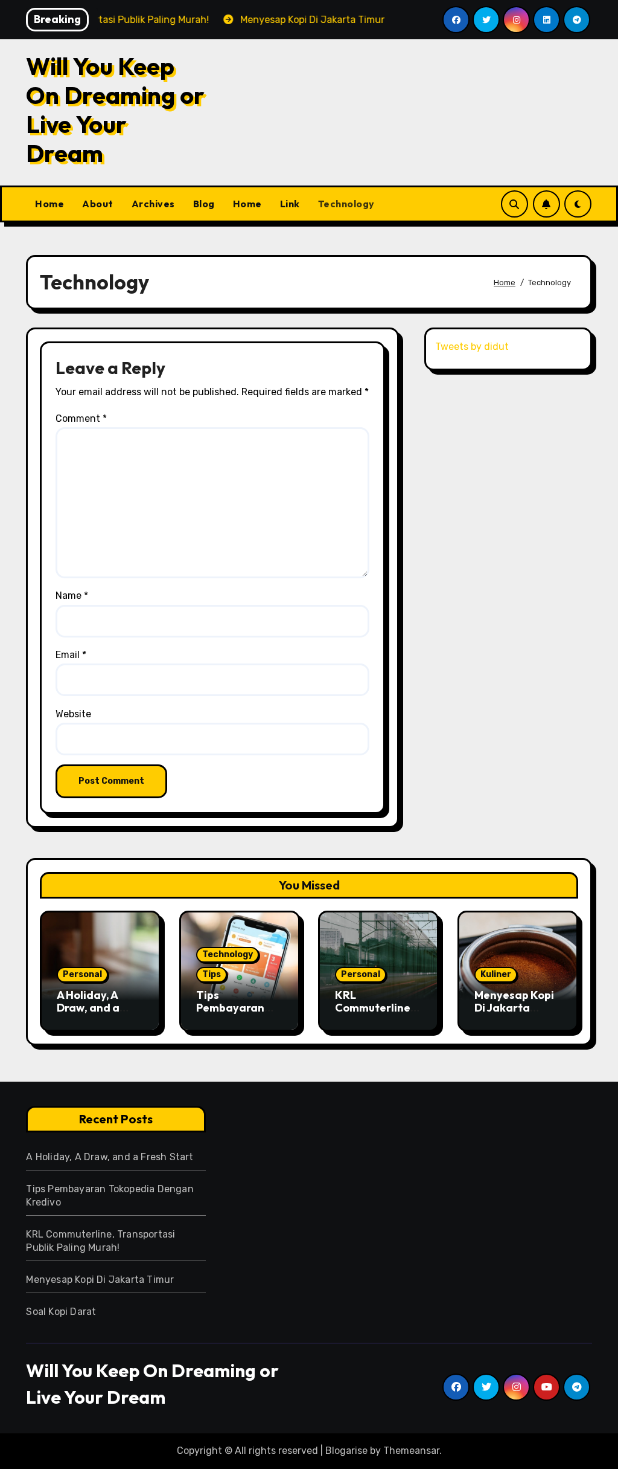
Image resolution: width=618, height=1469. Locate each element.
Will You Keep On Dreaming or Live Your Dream (115, 109)
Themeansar (411, 1450)
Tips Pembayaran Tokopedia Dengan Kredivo (238, 1014)
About (97, 204)
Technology (346, 204)
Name (72, 595)
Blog (204, 204)
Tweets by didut (472, 346)
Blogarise (346, 1450)
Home (49, 204)
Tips (211, 974)
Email (71, 654)
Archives (153, 204)
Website (73, 714)
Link (290, 204)
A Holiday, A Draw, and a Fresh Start (88, 1008)
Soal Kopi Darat (61, 1311)
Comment (81, 418)
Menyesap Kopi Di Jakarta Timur (514, 1008)
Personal (82, 974)
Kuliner (495, 974)
